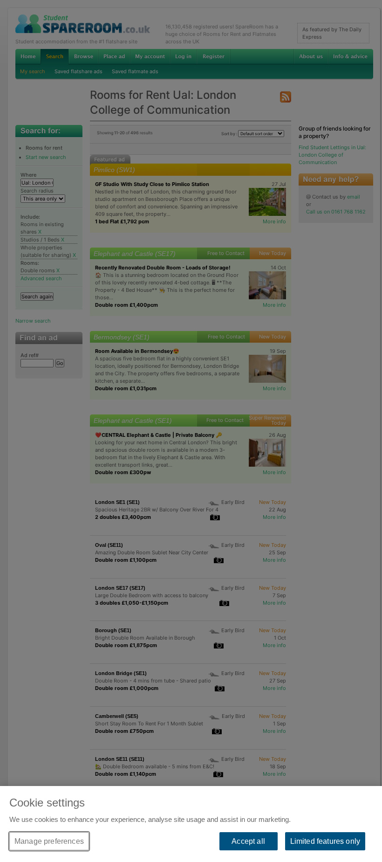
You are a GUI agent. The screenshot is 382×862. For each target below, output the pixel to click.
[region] (191, 824)
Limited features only (325, 841)
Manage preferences (49, 841)
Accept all (248, 841)
